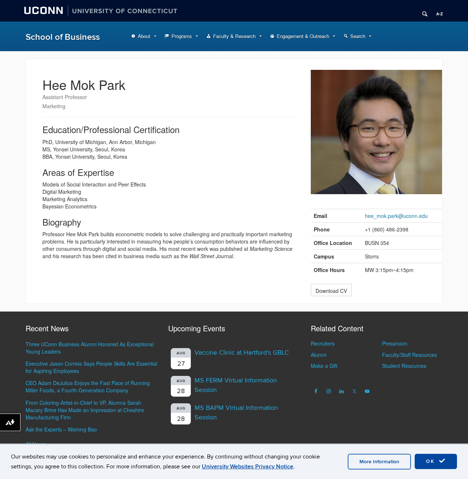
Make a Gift (324, 365)
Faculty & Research (234, 36)
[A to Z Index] (437, 11)
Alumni (319, 354)
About (144, 36)
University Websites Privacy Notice (247, 466)
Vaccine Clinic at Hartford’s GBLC (242, 353)
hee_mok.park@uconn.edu (396, 215)
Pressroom (394, 343)
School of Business (63, 37)
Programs (181, 36)
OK (431, 461)
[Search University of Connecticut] (422, 11)
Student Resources (404, 365)
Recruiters (323, 343)
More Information (379, 462)
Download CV (331, 290)
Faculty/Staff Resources (409, 354)
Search (357, 36)
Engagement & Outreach (303, 36)
